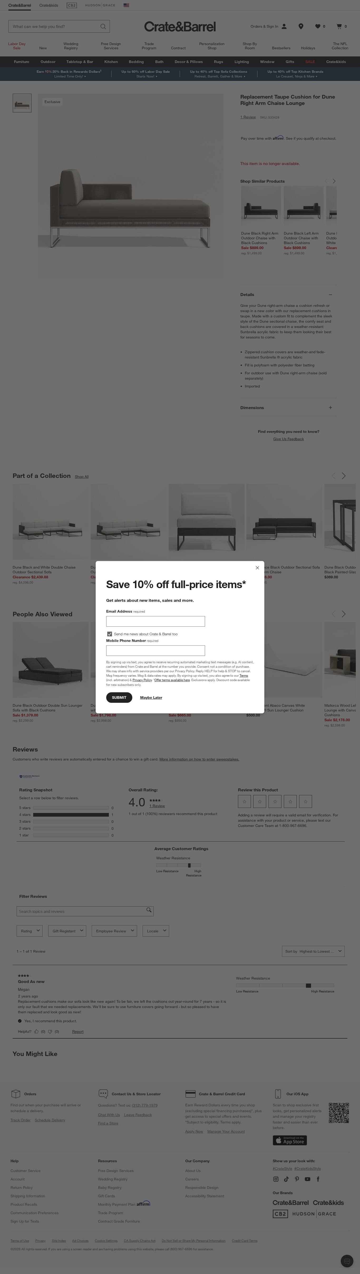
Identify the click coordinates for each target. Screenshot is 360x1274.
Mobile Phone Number (132, 640)
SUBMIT (119, 697)
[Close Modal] (257, 568)
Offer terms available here (172, 680)
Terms (244, 675)
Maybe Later (151, 697)
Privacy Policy (142, 680)
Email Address (125, 611)
